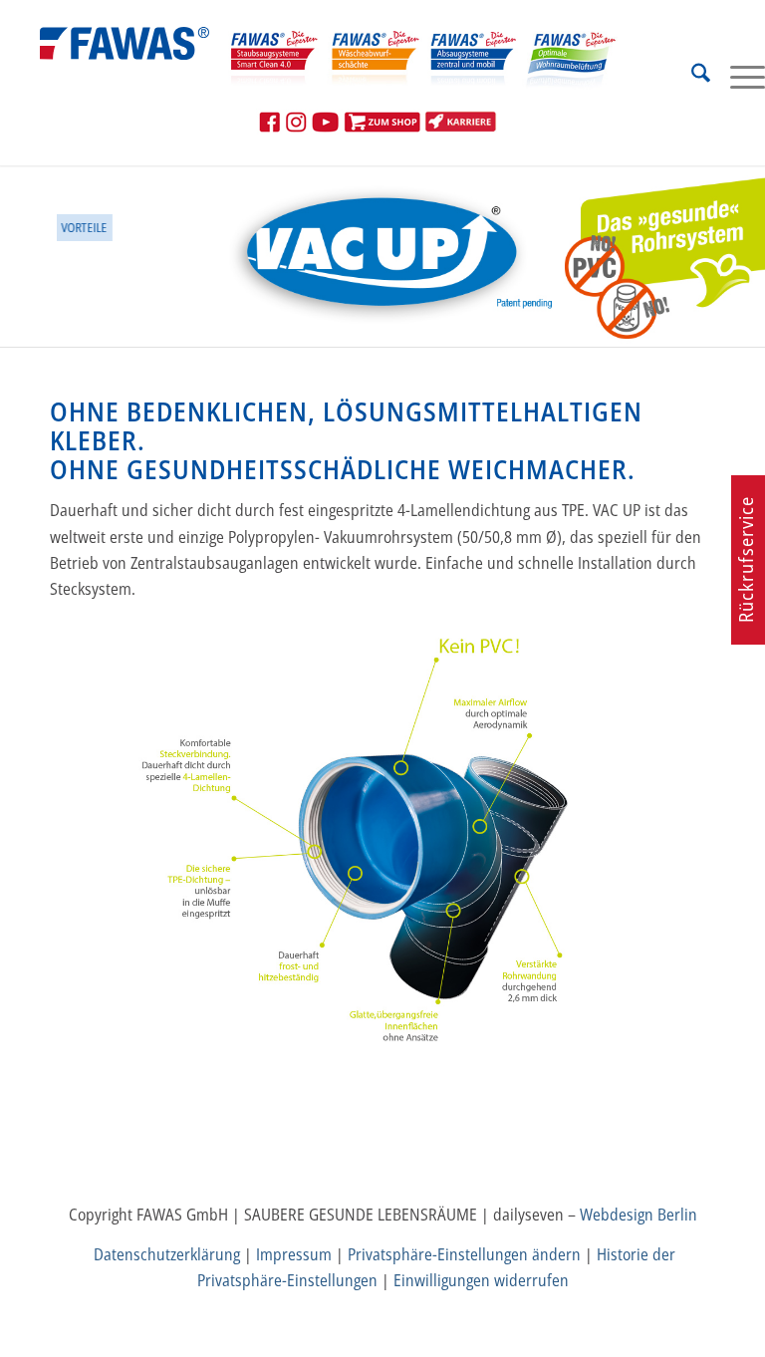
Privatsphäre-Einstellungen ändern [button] (464, 1254)
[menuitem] (690, 76)
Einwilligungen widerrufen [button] (481, 1280)
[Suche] (690, 76)
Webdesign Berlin (638, 1214)
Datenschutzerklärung (167, 1254)
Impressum (294, 1254)
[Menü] (737, 76)
